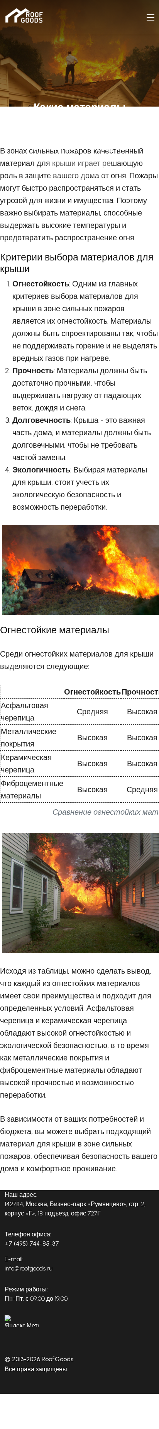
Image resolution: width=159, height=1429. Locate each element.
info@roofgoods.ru (28, 1268)
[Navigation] (150, 17)
